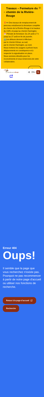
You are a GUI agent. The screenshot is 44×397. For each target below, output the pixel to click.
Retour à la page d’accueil (17, 302)
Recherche (11, 308)
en (34, 72)
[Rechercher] (38, 72)
